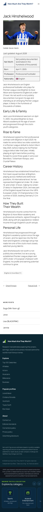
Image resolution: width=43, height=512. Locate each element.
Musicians (6, 374)
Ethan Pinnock (11, 286)
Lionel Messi (7, 393)
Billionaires (6, 378)
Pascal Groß (32, 286)
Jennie (6, 328)
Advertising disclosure (11, 436)
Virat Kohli (6, 401)
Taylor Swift (7, 405)
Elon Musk (6, 409)
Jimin (5, 315)
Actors (5, 370)
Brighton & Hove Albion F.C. (13, 273)
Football (5, 48)
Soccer (11, 48)
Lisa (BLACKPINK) (10, 321)
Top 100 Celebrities (9, 362)
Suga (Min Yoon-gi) (11, 308)
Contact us (7, 420)
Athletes (6, 366)
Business (6, 382)
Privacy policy (7, 432)
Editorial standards (9, 424)
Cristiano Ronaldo (9, 397)
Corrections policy (9, 428)
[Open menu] (38, 4)
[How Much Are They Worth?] (21, 341)
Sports (16, 48)
